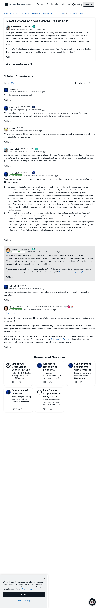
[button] (8, 27)
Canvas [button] (7, 69)
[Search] (80, 4)
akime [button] (12, 128)
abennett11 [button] (14, 107)
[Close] (44, 578)
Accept (24, 594)
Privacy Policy (27, 589)
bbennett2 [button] (16, 27)
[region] (24, 591)
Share (9, 57)
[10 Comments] (33, 27)
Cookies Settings (24, 601)
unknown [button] (13, 89)
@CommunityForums (60, 339)
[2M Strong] (65, 307)
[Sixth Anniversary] (33, 107)
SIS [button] (14, 69)
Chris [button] (11, 307)
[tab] (8, 76)
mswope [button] (15, 249)
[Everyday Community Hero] (68, 307)
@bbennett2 (11, 313)
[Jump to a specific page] (93, 83)
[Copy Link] (44, 29)
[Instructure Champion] (72, 307)
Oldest (14, 83)
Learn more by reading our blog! (71, 272)
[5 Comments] (33, 249)
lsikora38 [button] (13, 286)
